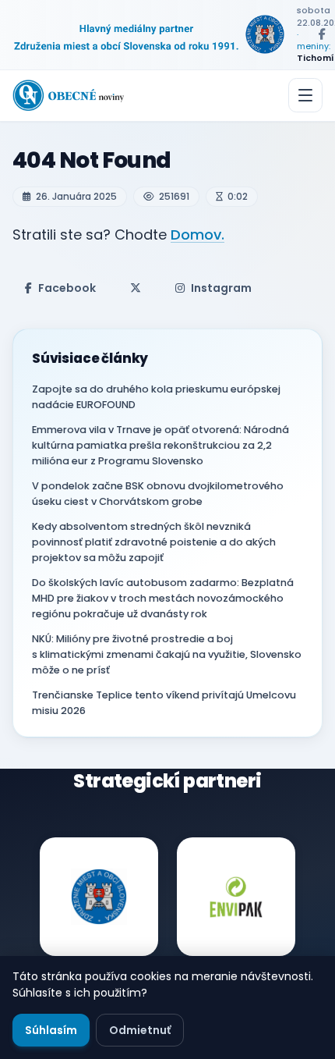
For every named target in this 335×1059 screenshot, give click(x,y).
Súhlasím (51, 1030)
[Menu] (305, 95)
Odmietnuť (140, 1030)
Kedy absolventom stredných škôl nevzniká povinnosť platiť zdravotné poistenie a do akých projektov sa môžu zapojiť (154, 542)
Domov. (197, 234)
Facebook (67, 288)
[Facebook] (321, 34)
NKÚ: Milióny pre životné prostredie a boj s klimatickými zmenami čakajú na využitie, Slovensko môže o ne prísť (167, 654)
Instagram (221, 288)
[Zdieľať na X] (135, 288)
